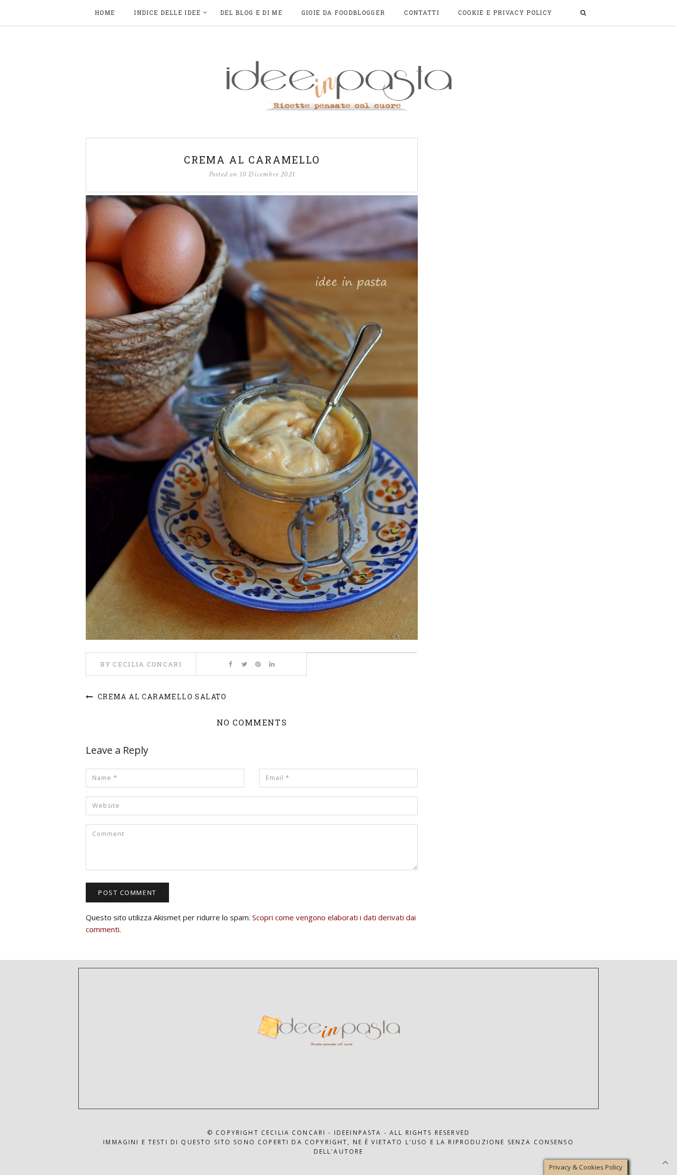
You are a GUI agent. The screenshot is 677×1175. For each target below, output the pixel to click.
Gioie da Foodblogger (343, 12)
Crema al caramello (252, 159)
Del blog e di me (251, 12)
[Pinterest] (258, 664)
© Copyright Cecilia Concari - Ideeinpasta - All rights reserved (338, 1132)
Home (105, 12)
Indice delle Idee (167, 12)
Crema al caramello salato (160, 696)
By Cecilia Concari (140, 664)
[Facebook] (230, 664)
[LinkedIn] (272, 664)
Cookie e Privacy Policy (505, 12)
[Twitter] (244, 664)
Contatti (421, 12)
